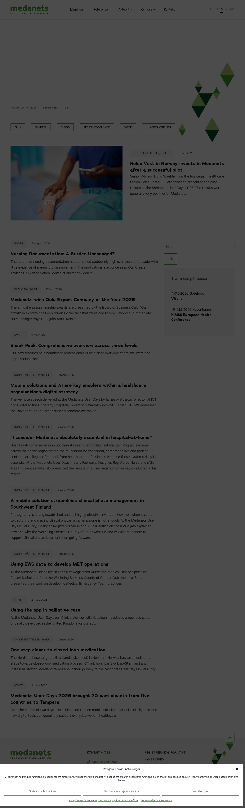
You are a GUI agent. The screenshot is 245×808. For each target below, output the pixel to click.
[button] (237, 769)
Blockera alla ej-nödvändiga (121, 791)
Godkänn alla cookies (42, 791)
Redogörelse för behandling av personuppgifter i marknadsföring (104, 800)
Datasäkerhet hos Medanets (156, 800)
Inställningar (200, 791)
